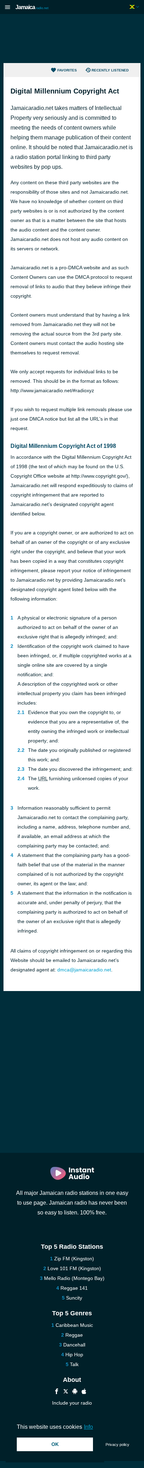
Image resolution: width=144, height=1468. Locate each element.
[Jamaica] (135, 7)
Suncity (74, 1298)
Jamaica (32, 7)
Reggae (74, 1335)
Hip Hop (74, 1354)
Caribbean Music (74, 1325)
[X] (66, 1392)
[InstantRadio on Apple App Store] (84, 1392)
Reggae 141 (74, 1288)
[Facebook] (56, 1392)
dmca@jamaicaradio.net (84, 969)
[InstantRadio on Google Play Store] (75, 1392)
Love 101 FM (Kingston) (74, 1268)
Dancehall (74, 1345)
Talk (74, 1364)
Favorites (67, 70)
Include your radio (72, 1403)
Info (88, 1427)
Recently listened (110, 70)
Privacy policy (117, 1444)
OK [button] (55, 1444)
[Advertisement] (72, 38)
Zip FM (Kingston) (74, 1258)
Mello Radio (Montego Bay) (74, 1278)
